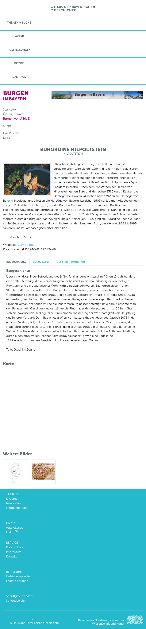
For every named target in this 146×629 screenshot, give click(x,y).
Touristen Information (70, 261)
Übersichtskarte (14, 114)
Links (6, 137)
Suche (7, 125)
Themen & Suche (19, 22)
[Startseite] (73, 8)
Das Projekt (11, 133)
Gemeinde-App (16, 507)
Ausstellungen (19, 50)
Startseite (9, 109)
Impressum (13, 551)
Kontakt (11, 556)
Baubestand (41, 261)
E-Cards (11, 498)
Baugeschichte (16, 261)
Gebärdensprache (18, 576)
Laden (13, 532)
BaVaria (19, 36)
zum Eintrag (26, 244)
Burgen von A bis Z (16, 118)
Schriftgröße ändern (19, 596)
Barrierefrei (14, 571)
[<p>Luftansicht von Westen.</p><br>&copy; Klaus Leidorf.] (27, 179)
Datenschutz (14, 547)
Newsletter (13, 503)
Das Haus (19, 77)
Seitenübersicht (16, 600)
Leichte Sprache (17, 580)
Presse (19, 63)
